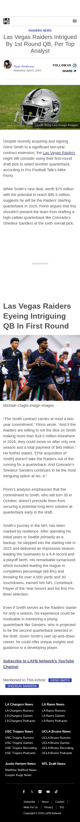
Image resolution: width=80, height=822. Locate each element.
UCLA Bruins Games (56, 742)
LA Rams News (53, 704)
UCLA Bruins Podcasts (57, 753)
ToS (62, 807)
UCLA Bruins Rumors (56, 737)
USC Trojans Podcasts (20, 753)
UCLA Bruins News (56, 731)
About (45, 801)
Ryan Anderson (24, 66)
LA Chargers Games (19, 715)
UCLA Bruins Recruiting (57, 748)
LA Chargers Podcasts (20, 720)
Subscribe (29, 801)
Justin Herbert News (20, 763)
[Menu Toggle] (75, 21)
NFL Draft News (53, 763)
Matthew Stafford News (20, 770)
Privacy (48, 807)
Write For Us (30, 807)
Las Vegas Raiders (59, 153)
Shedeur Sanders (22, 686)
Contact (59, 801)
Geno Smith (60, 680)
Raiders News (40, 30)
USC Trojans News (19, 731)
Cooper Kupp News (18, 775)
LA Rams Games (53, 715)
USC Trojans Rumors (19, 737)
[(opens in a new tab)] (24, 792)
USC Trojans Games (19, 742)
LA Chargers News (19, 704)
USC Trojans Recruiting (21, 748)
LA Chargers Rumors (19, 710)
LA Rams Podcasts (54, 720)
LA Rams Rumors (53, 710)
